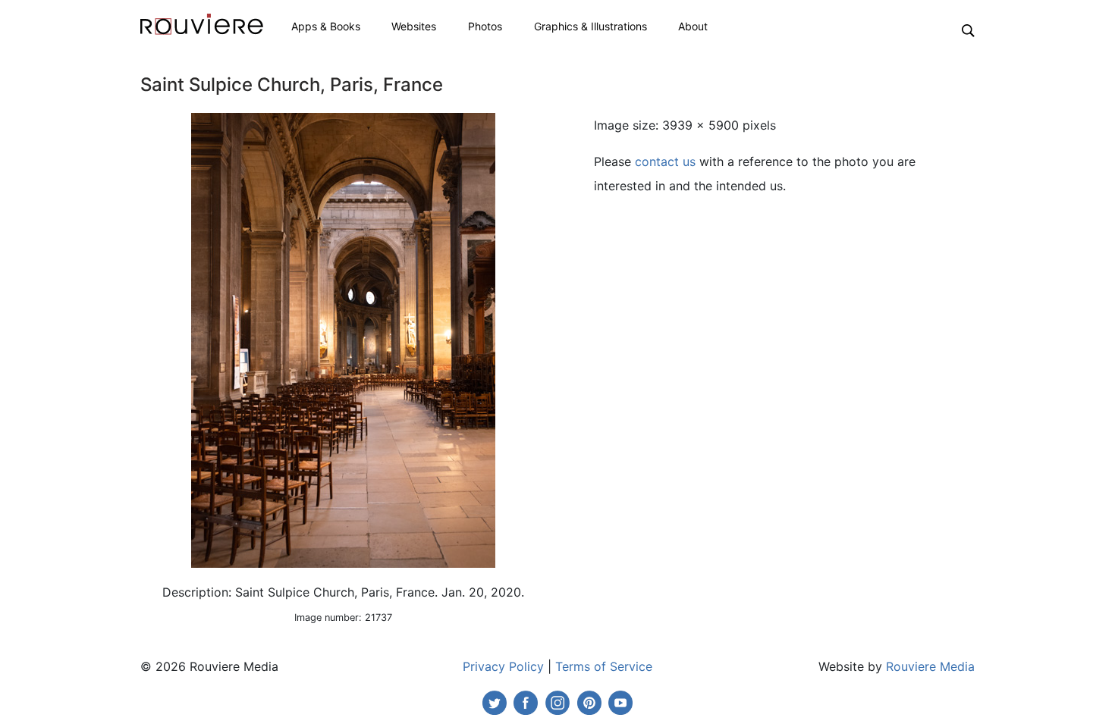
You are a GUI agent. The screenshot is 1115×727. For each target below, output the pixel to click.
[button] (968, 29)
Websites (413, 26)
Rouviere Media (930, 666)
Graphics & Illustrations (590, 26)
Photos (485, 26)
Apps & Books (325, 26)
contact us (665, 161)
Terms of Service (603, 666)
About (693, 26)
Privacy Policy (503, 666)
